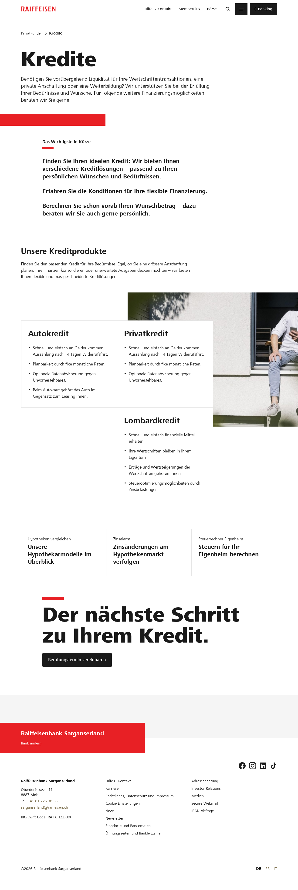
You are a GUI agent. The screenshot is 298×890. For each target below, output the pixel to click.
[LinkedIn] (263, 765)
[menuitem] (158, 9)
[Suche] (228, 9)
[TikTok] (273, 765)
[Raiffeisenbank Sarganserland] (38, 9)
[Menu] (241, 9)
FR (268, 868)
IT (275, 868)
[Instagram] (252, 765)
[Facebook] (242, 765)
